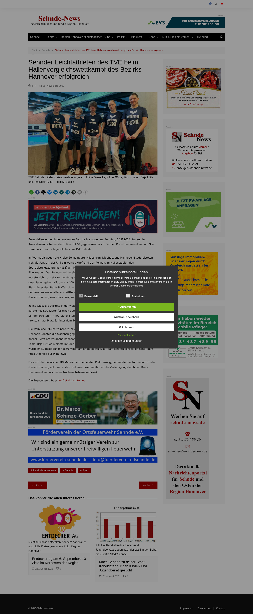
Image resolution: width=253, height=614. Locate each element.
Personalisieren (126, 335)
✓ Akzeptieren (126, 306)
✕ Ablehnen (126, 327)
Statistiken (138, 296)
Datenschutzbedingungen (126, 340)
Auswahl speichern (126, 317)
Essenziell (91, 296)
